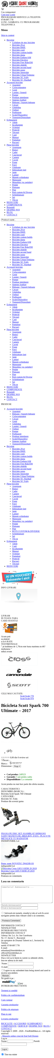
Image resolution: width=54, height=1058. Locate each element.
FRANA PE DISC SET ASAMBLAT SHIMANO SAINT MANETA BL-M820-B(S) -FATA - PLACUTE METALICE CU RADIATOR (26, 836)
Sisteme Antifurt (19, 100)
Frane (14, 162)
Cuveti (15, 160)
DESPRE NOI (13, 210)
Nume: (4, 1041)
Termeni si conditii (9, 990)
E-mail (4, 967)
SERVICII (22, 1026)
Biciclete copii (18, 50)
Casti (14, 135)
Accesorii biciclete (15, 82)
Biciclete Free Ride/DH (22, 62)
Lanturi (15, 175)
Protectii (15, 130)
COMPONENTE (14, 205)
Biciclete (10, 40)
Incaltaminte (17, 125)
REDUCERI (12, 202)
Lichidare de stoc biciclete (23, 42)
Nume (4, 963)
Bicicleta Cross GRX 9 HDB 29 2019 (17, 871)
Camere (15, 157)
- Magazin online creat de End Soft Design (19, 1036)
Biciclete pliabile (19, 65)
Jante (14, 172)
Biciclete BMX (18, 47)
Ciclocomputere (19, 87)
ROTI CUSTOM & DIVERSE (26, 531)
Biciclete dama (18, 55)
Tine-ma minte (10, 1054)
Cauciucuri (17, 155)
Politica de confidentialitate (13, 995)
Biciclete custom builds (22, 52)
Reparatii (11, 207)
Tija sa (15, 200)
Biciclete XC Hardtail (21, 80)
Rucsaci (15, 142)
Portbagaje (16, 112)
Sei (13, 197)
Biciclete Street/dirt (20, 72)
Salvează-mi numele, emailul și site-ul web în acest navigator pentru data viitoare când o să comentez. (25, 914)
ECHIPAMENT (34, 1023)
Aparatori (16, 85)
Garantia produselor (9, 1004)
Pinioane (16, 187)
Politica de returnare (10, 1009)
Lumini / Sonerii (19, 92)
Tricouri (15, 132)
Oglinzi (15, 110)
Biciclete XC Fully (20, 77)
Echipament (12, 120)
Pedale (15, 185)
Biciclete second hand (21, 67)
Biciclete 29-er (18, 45)
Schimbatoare (18, 195)
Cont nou (5, 14)
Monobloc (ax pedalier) (22, 182)
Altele (14, 122)
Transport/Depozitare (21, 117)
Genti (14, 90)
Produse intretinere (20, 97)
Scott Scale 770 (27, 696)
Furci (14, 165)
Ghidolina (16, 107)
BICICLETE (7, 1023)
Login (12, 14)
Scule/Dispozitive (20, 115)
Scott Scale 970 (27, 698)
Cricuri (15, 105)
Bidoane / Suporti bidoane (23, 102)
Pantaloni (16, 140)
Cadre (14, 152)
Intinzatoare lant (19, 170)
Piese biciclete (13, 145)
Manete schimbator (20, 177)
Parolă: (37, 1041)
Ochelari (16, 127)
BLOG (10, 212)
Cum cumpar (6, 1000)
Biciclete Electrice (20, 60)
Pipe (14, 190)
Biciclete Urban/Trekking (23, 75)
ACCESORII (20, 1023)
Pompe (15, 95)
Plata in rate (6, 1014)
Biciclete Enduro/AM (21, 57)
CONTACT (12, 215)
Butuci (15, 150)
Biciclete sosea (18, 70)
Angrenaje (16, 147)
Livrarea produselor (9, 1019)
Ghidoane (16, 167)
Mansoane (16, 180)
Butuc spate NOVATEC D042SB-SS (17, 863)
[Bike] (19, 6)
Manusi (15, 137)
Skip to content (7, 35)
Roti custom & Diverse (22, 192)
